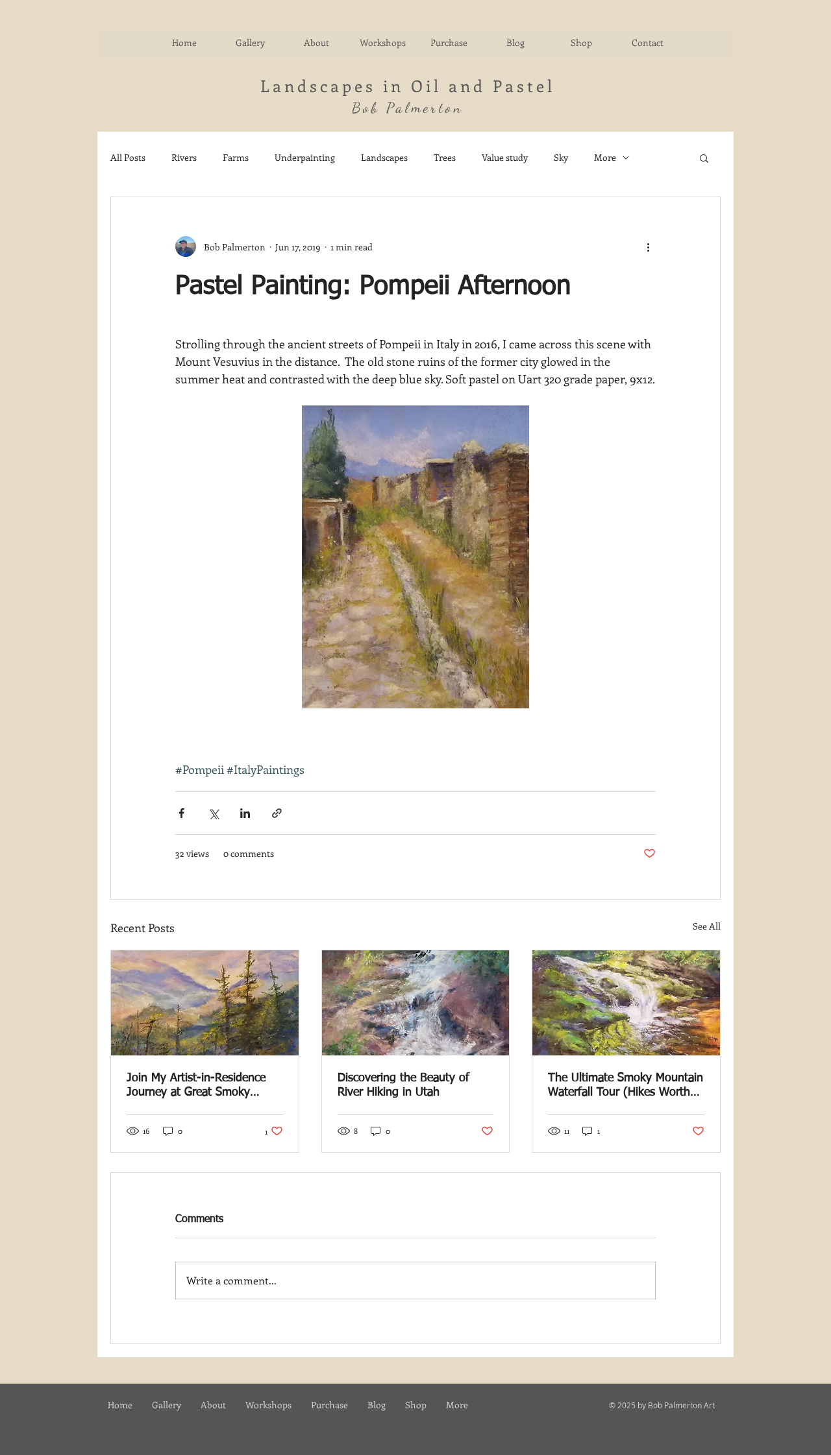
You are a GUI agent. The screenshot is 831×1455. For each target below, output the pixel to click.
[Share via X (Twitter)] (213, 813)
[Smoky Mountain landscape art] (205, 1002)
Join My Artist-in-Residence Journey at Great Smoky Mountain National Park (196, 1086)
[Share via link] (277, 813)
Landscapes (384, 157)
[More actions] (648, 246)
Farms (236, 157)
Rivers (184, 157)
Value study (505, 157)
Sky (561, 157)
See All (707, 926)
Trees (445, 157)
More (605, 157)
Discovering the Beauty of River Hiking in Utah (403, 1085)
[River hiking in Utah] (416, 1002)
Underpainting (305, 157)
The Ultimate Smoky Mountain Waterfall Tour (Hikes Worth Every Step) (625, 1086)
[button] (704, 157)
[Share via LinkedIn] (245, 813)
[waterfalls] (626, 1002)
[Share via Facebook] (181, 813)
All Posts (127, 157)
